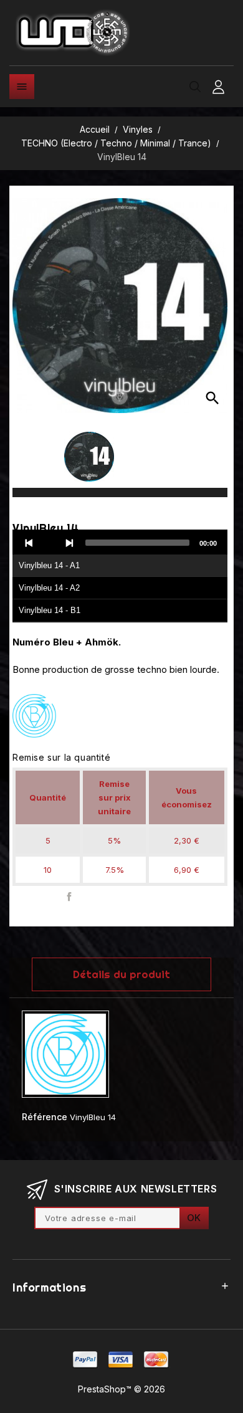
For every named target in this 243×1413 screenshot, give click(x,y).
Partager (69, 897)
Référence (44, 1116)
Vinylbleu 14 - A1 (49, 565)
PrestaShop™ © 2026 (121, 1389)
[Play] (49, 542)
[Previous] (29, 542)
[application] (119, 576)
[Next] (69, 542)
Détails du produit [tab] (121, 974)
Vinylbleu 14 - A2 (49, 587)
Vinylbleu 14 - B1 (49, 610)
